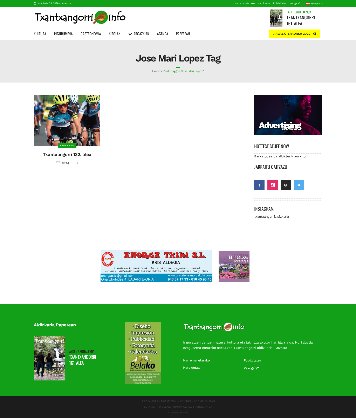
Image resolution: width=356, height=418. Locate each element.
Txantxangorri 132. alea (67, 154)
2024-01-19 (69, 163)
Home (156, 71)
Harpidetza (264, 3)
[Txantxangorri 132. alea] (67, 120)
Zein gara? (251, 368)
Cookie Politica (204, 401)
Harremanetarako (244, 3)
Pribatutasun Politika (176, 401)
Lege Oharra (149, 401)
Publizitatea (279, 3)
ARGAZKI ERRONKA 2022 (291, 33)
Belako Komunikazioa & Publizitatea (187, 406)
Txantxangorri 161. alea (301, 20)
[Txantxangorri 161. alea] (276, 18)
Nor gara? (295, 3)
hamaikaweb (180, 412)
